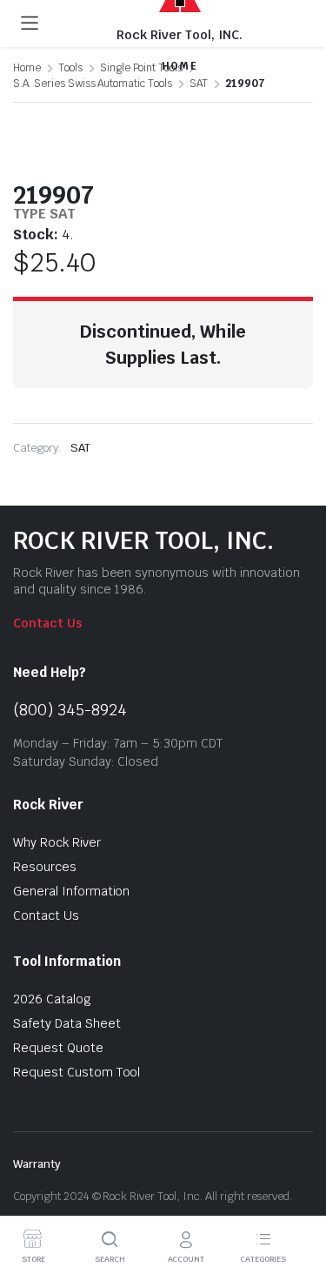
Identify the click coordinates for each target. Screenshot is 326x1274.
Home (27, 68)
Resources (45, 867)
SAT (199, 84)
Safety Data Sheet (67, 1023)
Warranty (37, 1164)
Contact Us (48, 623)
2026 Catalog (52, 999)
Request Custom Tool (76, 1072)
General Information (71, 891)
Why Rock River (57, 842)
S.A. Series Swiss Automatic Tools (92, 84)
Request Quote (58, 1048)
